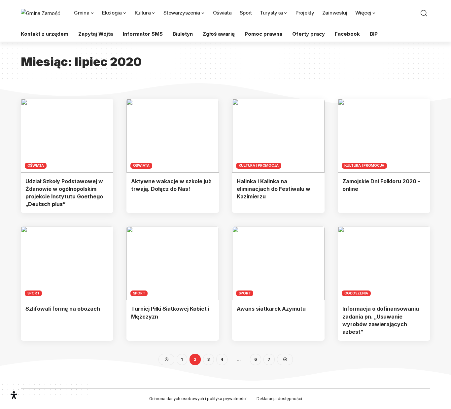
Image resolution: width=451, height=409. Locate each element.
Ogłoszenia (356, 293)
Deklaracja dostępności (279, 398)
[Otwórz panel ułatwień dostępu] (13, 395)
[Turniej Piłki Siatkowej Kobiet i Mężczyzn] (172, 263)
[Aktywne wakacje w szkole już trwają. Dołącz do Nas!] (172, 136)
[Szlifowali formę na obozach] (67, 263)
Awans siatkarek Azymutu (271, 308)
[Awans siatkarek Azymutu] (278, 263)
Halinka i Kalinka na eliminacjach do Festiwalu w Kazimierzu (273, 189)
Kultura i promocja (259, 165)
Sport (33, 293)
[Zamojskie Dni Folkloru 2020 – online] (384, 136)
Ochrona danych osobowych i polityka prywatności (198, 398)
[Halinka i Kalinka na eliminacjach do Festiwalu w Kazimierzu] (278, 136)
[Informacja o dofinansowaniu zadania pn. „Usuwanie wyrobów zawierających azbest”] (384, 263)
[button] (424, 13)
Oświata (35, 165)
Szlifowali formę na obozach (62, 308)
